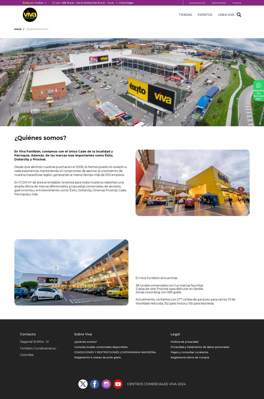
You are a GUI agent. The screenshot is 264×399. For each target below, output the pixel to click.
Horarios (237, 2)
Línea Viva (226, 15)
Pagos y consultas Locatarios (189, 352)
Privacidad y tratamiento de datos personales (200, 347)
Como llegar (126, 2)
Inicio (18, 29)
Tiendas (185, 15)
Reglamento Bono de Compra (190, 357)
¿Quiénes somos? (85, 341)
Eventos (205, 15)
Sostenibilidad (219, 2)
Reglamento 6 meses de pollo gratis (97, 357)
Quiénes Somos (197, 2)
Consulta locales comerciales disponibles (101, 347)
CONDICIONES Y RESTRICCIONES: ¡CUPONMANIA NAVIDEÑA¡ (115, 352)
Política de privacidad (184, 341)
